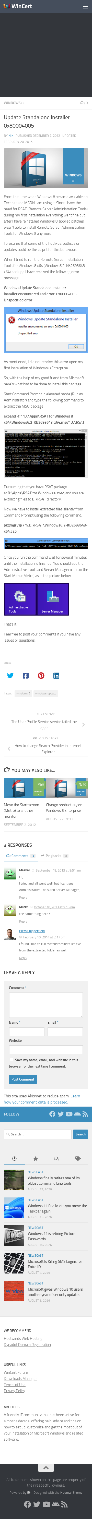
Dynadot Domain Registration (27, 1344)
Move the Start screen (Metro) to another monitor (21, 811)
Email (53, 1022)
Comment (17, 988)
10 (84, 784)
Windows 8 (14, 103)
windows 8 (23, 693)
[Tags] (77, 1159)
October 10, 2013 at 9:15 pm (54, 907)
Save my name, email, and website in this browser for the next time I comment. (43, 1063)
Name (14, 1022)
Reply (23, 897)
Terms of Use (15, 1384)
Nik (10, 136)
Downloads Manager (20, 1378)
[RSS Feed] (85, 1114)
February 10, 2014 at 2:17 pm (44, 937)
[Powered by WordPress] (28, 1492)
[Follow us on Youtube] (69, 1114)
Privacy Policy (14, 1391)
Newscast (35, 1172)
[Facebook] (52, 1114)
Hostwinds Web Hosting (23, 1338)
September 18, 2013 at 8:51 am (58, 870)
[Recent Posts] (14, 1159)
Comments (23, 856)
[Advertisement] (46, 48)
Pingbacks (56, 856)
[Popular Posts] (35, 1159)
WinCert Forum (16, 1372)
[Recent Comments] (56, 1159)
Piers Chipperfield (32, 931)
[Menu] (85, 6)
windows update (45, 693)
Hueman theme (71, 1492)
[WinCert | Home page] (22, 6)
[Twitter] (60, 1114)
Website (15, 1040)
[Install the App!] (77, 1114)
